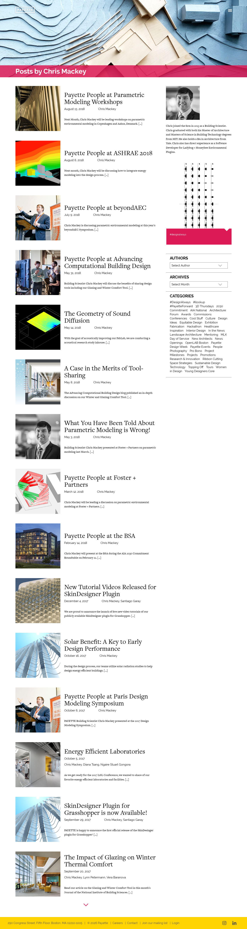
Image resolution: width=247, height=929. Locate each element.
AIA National (198, 310)
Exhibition (211, 322)
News (219, 338)
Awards (186, 314)
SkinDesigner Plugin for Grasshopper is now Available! (105, 809)
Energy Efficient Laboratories (104, 751)
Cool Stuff (196, 318)
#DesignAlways (180, 302)
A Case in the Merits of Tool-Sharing (103, 371)
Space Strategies (181, 363)
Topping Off (195, 367)
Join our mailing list (154, 923)
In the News (216, 330)
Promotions (208, 355)
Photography (178, 351)
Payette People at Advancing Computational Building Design (107, 262)
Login (175, 923)
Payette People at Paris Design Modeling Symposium (106, 700)
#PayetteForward (181, 306)
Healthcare (211, 326)
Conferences (178, 318)
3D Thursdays (204, 306)
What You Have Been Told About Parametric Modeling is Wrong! (109, 426)
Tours (209, 367)
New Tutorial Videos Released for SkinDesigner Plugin (110, 590)
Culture (210, 318)
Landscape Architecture (186, 334)
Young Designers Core (200, 371)
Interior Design (196, 330)
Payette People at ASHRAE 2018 (108, 152)
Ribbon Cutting (212, 359)
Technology (177, 367)
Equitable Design (191, 322)
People (217, 347)
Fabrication (177, 326)
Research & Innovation (185, 359)
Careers (118, 923)
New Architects (202, 338)
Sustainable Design (207, 363)
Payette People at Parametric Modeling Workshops (104, 98)
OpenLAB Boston (196, 343)
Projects (192, 355)
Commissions (202, 314)
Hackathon (194, 326)
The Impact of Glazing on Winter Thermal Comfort (110, 861)
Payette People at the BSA (99, 535)
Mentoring (211, 334)
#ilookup (199, 302)
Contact (132, 923)
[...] (140, 124)
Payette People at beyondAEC (105, 207)
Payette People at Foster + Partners (100, 481)
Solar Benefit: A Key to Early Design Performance (103, 645)
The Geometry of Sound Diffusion (97, 317)
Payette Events (200, 347)
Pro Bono (196, 351)
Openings (176, 343)
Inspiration (177, 330)
